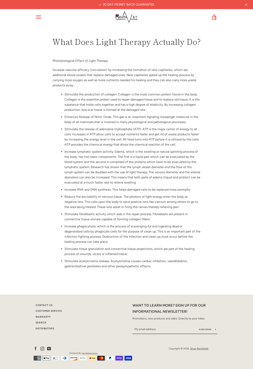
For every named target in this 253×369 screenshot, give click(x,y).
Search (41, 322)
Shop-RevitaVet (199, 348)
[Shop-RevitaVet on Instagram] (42, 348)
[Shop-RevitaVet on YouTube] (49, 348)
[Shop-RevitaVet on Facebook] (36, 348)
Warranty (43, 316)
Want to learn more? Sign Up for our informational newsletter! (169, 308)
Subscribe (205, 329)
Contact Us (44, 305)
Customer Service (49, 311)
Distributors (45, 328)
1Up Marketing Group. (90, 353)
